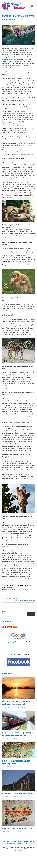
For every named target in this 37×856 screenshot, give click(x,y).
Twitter (6, 589)
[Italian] (12, 626)
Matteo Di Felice (20, 707)
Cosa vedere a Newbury (10, 598)
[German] (9, 626)
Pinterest (25, 589)
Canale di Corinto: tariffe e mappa (18, 793)
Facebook (12, 589)
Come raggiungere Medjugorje (24, 600)
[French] (6, 626)
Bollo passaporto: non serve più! (17, 828)
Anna (15, 738)
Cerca (4, 611)
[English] (3, 626)
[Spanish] (15, 626)
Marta (17, 22)
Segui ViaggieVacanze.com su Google (18, 642)
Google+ (18, 589)
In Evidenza (7, 673)
